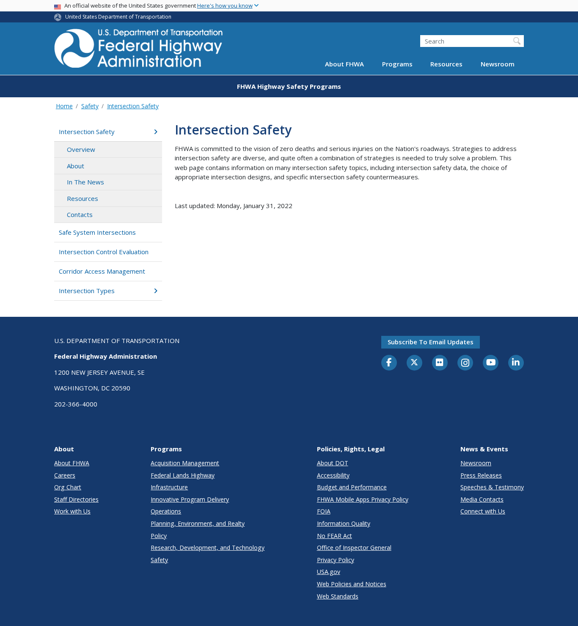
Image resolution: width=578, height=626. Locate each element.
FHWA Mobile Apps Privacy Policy (362, 499)
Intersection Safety (133, 106)
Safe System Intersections (97, 232)
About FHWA (344, 64)
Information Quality (343, 523)
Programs (397, 64)
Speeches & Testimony (492, 487)
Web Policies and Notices (351, 584)
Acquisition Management (185, 463)
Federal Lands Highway (183, 475)
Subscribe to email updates (430, 342)
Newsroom (498, 64)
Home (64, 106)
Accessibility (333, 475)
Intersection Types (87, 290)
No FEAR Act (334, 536)
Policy (159, 536)
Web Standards (337, 596)
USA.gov (328, 572)
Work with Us (72, 511)
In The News (85, 182)
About (75, 166)
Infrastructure (169, 487)
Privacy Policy (335, 560)
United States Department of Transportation (118, 16)
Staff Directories (76, 499)
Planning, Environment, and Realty (198, 523)
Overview (81, 149)
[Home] (138, 51)
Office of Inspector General (354, 548)
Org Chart (67, 487)
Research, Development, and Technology (207, 548)
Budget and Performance (352, 487)
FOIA (323, 511)
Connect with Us (482, 511)
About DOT (332, 463)
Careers (64, 475)
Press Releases (481, 475)
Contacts (80, 214)
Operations (166, 511)
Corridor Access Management (102, 271)
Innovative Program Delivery (190, 499)
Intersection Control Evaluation (104, 251)
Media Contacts (482, 499)
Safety (90, 106)
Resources (446, 64)
